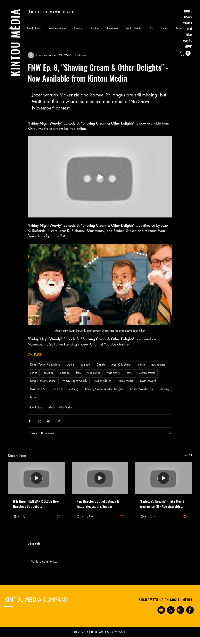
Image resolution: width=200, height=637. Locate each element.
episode (65, 373)
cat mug (74, 389)
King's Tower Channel (43, 381)
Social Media (134, 28)
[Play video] (100, 176)
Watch (51, 407)
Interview (112, 28)
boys (33, 397)
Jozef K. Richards (121, 364)
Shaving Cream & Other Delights (104, 389)
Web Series (65, 407)
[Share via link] (58, 421)
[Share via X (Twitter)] (39, 421)
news (130, 373)
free (78, 373)
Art (151, 28)
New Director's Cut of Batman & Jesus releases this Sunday (98, 504)
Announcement (57, 28)
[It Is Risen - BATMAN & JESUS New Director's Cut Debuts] (36, 478)
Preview (78, 28)
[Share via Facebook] (29, 421)
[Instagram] (180, 610)
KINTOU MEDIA (15, 43)
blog (189, 34)
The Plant (57, 389)
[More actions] (170, 55)
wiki (189, 28)
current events (147, 373)
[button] (185, 53)
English (100, 364)
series (33, 373)
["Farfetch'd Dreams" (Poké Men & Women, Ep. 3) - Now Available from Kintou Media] (163, 478)
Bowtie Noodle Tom (142, 389)
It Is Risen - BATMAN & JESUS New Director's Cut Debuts (36, 504)
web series (93, 373)
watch (70, 364)
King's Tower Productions (45, 364)
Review (95, 28)
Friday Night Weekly (75, 381)
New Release (33, 28)
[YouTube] (161, 610)
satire (141, 364)
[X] (171, 610)
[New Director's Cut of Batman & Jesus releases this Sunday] (100, 478)
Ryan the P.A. (38, 389)
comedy (85, 364)
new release (158, 364)
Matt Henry (113, 373)
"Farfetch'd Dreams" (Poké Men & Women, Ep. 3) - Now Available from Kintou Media (162, 504)
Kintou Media (126, 381)
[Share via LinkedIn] (49, 421)
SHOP (188, 46)
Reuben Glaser (102, 381)
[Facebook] (190, 610)
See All (188, 455)
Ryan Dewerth (148, 381)
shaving (164, 389)
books (188, 16)
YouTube (49, 373)
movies (187, 22)
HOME (188, 11)
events (187, 40)
